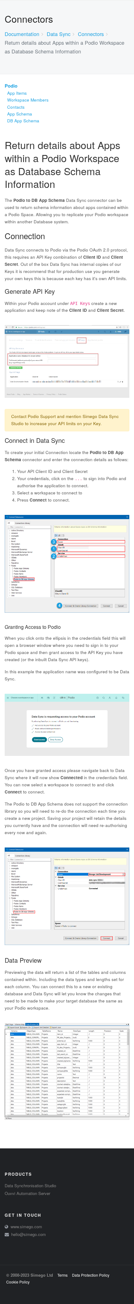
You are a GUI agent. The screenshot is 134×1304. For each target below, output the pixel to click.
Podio (11, 85)
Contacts (16, 107)
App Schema (19, 114)
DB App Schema (23, 121)
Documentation (22, 34)
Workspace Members (28, 100)
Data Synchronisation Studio (30, 1185)
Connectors (91, 34)
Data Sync (58, 34)
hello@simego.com (28, 1234)
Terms (62, 1275)
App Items (17, 93)
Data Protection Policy (90, 1275)
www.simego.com (26, 1226)
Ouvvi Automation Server (27, 1193)
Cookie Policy (18, 1281)
